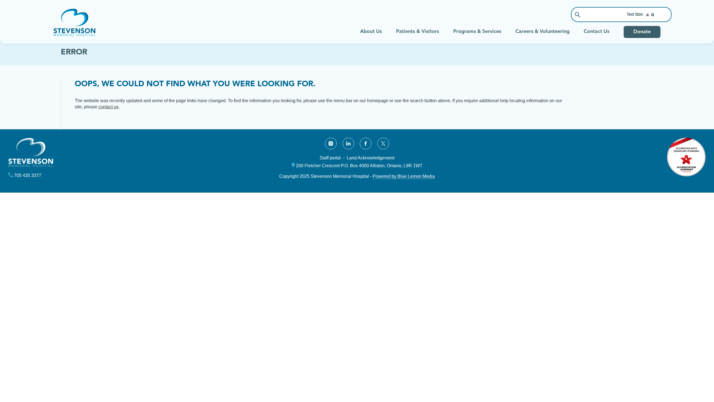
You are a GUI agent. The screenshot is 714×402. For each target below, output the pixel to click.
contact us (108, 106)
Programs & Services (477, 31)
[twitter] (383, 143)
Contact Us (596, 31)
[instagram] (330, 143)
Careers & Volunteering (542, 31)
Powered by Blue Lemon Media (404, 176)
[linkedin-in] (348, 143)
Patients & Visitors (417, 31)
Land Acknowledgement (370, 157)
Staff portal (330, 157)
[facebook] (365, 143)
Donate (642, 31)
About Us (371, 31)
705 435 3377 (27, 175)
